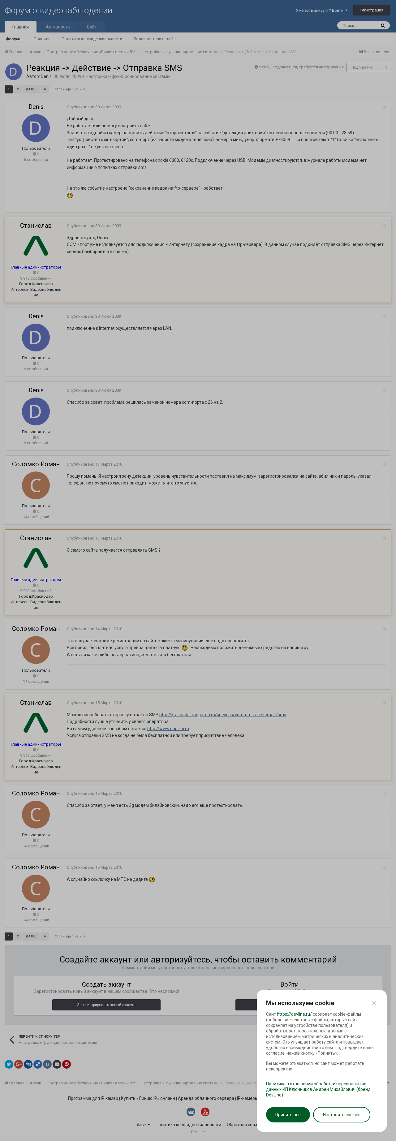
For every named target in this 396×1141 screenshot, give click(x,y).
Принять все (288, 1114)
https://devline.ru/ (294, 1014)
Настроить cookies (341, 1114)
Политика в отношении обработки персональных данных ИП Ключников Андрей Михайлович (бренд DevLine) (318, 1089)
